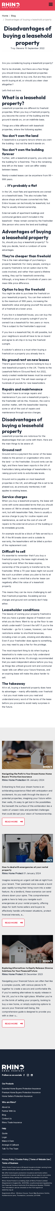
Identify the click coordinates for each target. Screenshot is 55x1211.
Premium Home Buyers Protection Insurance (21, 1092)
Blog (13, 15)
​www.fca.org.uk (7, 1190)
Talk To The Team (10, 1149)
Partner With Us (9, 1111)
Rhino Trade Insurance (12, 1122)
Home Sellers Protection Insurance (17, 1096)
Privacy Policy (8, 1159)
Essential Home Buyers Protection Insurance (21, 1088)
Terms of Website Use (40, 1159)
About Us (6, 1107)
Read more (11, 821)
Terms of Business (10, 1163)
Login (4, 1137)
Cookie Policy (22, 1159)
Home (5, 15)
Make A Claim (8, 1141)
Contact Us (7, 1118)
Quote (4, 1133)
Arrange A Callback (10, 1145)
